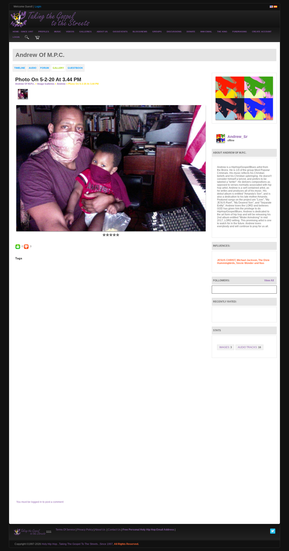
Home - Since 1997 (23, 31)
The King (222, 31)
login (16, 37)
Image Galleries (45, 83)
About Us (102, 31)
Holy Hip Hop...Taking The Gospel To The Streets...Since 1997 (77, 544)
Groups (157, 31)
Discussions (174, 31)
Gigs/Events (120, 31)
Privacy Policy (85, 529)
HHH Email (206, 31)
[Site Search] (27, 37)
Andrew (61, 83)
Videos (70, 31)
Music (57, 31)
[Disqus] (111, 323)
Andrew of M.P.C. (25, 83)
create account (261, 31)
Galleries (85, 31)
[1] (104, 234)
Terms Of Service (65, 529)
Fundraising (239, 31)
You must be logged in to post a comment (39, 501)
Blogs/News (140, 31)
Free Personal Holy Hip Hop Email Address (148, 529)
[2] (105, 234)
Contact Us (114, 529)
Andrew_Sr (237, 137)
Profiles (43, 31)
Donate (191, 31)
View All (269, 280)
